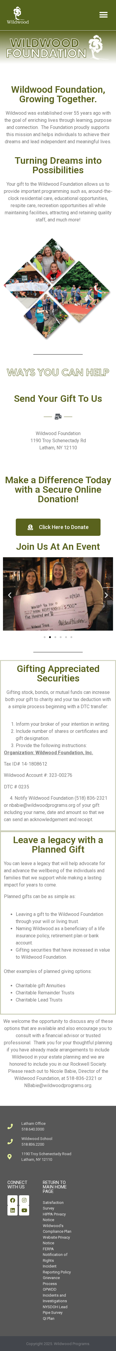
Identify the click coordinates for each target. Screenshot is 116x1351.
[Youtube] (24, 1210)
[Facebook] (12, 1200)
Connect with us (17, 1185)
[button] (103, 15)
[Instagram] (24, 1200)
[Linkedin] (12, 1210)
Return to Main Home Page (55, 1187)
